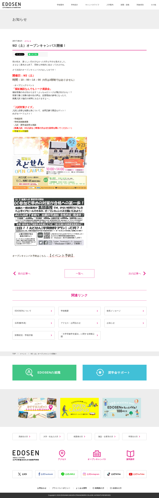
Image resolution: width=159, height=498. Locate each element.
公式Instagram (93, 474)
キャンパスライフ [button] (92, 5)
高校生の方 (23, 436)
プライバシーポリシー (61, 488)
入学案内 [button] (109, 5)
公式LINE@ (70, 474)
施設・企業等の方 (105, 436)
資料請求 (130, 459)
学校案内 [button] (60, 5)
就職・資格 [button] (125, 5)
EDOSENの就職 (49, 372)
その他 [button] (153, 5)
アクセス (62, 459)
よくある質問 (81, 488)
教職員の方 (99, 488)
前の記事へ (24, 273)
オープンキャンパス (97, 459)
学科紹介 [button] (74, 5)
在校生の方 (117, 488)
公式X (24, 474)
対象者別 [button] (140, 5)
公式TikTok (116, 474)
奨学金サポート (119, 372)
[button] (60, 5)
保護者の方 (78, 436)
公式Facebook (47, 474)
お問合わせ (41, 488)
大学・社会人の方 (50, 436)
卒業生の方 (133, 436)
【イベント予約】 (61, 255)
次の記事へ (135, 273)
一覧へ (79, 273)
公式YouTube (138, 474)
